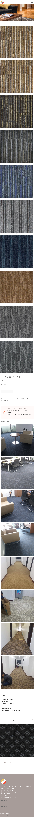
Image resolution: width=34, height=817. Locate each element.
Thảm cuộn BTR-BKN (6, 760)
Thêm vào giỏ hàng (8, 392)
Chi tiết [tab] (4, 695)
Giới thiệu (2, 813)
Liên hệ (7, 813)
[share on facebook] (2, 381)
